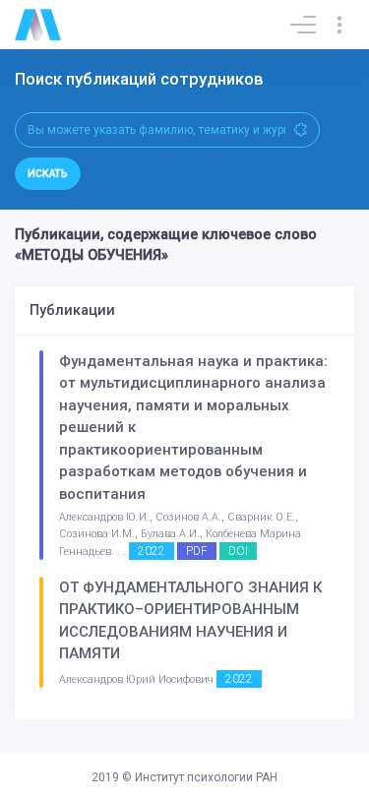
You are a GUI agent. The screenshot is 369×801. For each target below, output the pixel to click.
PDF (197, 551)
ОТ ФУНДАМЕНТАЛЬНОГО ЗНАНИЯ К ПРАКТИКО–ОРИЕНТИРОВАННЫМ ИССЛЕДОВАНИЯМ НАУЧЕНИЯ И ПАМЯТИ (190, 621)
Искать (48, 173)
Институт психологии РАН (206, 777)
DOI (238, 551)
